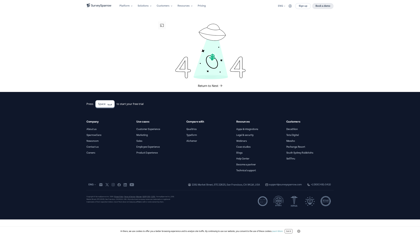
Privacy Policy (119, 197)
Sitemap (139, 197)
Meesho (290, 141)
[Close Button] (298, 231)
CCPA (153, 197)
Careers (90, 152)
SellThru (290, 158)
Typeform (191, 135)
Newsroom (92, 141)
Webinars (241, 141)
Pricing (202, 5)
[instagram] (113, 184)
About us (91, 129)
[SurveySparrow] (99, 5)
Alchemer (191, 141)
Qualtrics (191, 129)
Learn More (277, 231)
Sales (139, 141)
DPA (148, 197)
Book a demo (322, 6)
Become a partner (246, 164)
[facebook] (119, 184)
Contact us (92, 146)
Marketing (142, 135)
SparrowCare (93, 135)
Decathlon (292, 129)
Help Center (242, 158)
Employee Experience (148, 146)
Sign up (303, 6)
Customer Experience (148, 129)
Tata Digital (292, 135)
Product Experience (147, 152)
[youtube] (132, 184)
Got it (288, 231)
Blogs (239, 152)
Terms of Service (130, 197)
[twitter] (107, 184)
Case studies (243, 146)
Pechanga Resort (295, 146)
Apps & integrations (247, 129)
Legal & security (245, 135)
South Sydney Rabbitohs (299, 152)
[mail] (101, 184)
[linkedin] (125, 184)
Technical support (246, 170)
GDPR (144, 197)
